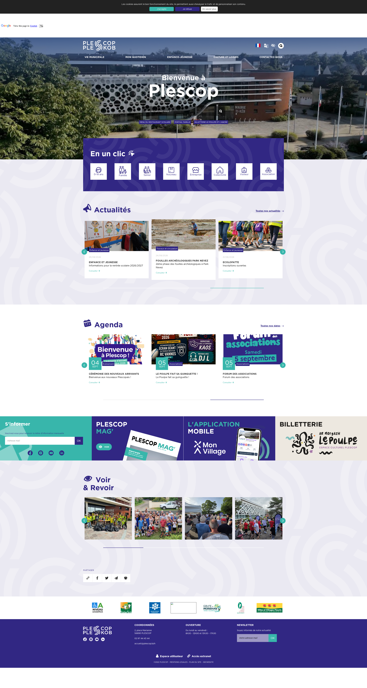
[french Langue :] (258, 45)
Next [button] (283, 252)
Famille (123, 175)
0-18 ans (98, 174)
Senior (147, 175)
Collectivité (220, 174)
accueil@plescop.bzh (144, 643)
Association (268, 174)
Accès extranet (201, 656)
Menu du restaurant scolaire (155, 122)
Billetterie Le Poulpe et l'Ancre (211, 122)
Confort (273, 45)
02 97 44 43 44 (142, 638)
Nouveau (171, 174)
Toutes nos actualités (268, 210)
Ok (79, 441)
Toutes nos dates (270, 325)
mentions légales (178, 662)
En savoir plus (209, 9)
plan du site (195, 662)
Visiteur (244, 174)
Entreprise (195, 174)
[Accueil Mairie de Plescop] (99, 45)
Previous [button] (84, 252)
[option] (117, 249)
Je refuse (187, 9)
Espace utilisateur (171, 656)
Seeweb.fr (208, 662)
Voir (106, 447)
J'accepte (161, 9)
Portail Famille (182, 122)
